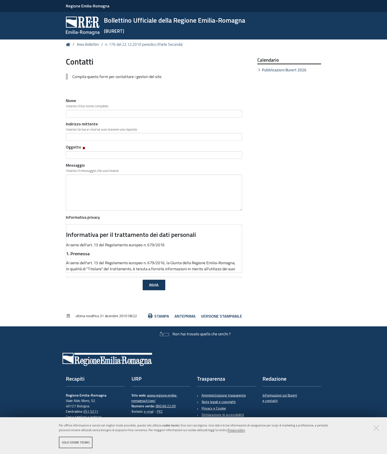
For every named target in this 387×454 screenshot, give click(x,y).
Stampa (161, 316)
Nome (87, 103)
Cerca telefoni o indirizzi (83, 416)
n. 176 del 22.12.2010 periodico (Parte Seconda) (144, 44)
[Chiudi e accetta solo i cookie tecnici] (376, 428)
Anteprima (185, 316)
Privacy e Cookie (214, 408)
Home (69, 44)
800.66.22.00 (166, 406)
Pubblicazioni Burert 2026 (284, 70)
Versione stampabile (221, 316)
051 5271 (90, 411)
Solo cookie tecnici (76, 442)
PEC (160, 411)
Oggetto (76, 147)
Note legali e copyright (219, 401)
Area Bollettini (88, 44)
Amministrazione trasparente (224, 395)
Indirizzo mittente (101, 126)
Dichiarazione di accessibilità (223, 414)
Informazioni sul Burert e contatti (279, 398)
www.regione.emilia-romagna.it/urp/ (154, 398)
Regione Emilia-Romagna (87, 6)
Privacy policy (236, 430)
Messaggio (92, 167)
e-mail (148, 411)
